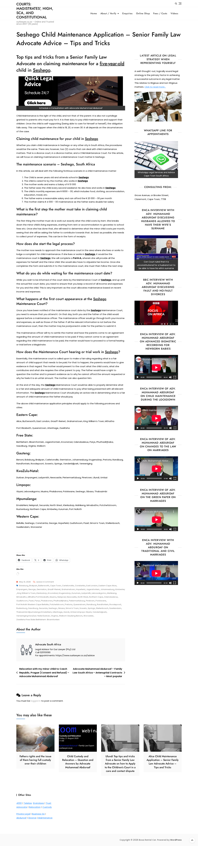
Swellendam (115, 608)
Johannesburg (107, 589)
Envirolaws (38, 803)
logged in (36, 700)
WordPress (176, 839)
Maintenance (45, 817)
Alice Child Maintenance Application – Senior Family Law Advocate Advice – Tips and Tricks (163, 761)
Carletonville (68, 585)
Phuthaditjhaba (60, 600)
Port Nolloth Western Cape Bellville (32, 604)
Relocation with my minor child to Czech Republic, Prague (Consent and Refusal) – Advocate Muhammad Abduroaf (44, 672)
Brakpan (33, 585)
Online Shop (143, 13)
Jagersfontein (92, 589)
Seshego (53, 608)
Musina (53, 597)
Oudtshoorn (22, 600)
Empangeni (21, 589)
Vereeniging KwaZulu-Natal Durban (33, 615)
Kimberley (120, 589)
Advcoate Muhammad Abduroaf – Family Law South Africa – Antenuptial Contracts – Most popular (97, 672)
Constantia (80, 585)
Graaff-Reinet (54, 589)
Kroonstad (53, 593)
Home (93, 13)
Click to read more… (155, 86)
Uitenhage (57, 612)
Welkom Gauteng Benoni (70, 615)
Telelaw (28, 803)
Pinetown (90, 600)
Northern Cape (96, 597)
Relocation (35, 807)
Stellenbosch (102, 608)
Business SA (38, 813)
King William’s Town (26, 593)
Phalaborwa (46, 600)
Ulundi (66, 612)
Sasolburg (33, 608)
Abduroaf (21, 817)
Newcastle (72, 597)
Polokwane (101, 600)
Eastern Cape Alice (108, 585)
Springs (91, 608)
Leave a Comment (45, 582)
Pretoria (68, 604)
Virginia (54, 615)
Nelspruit (61, 597)
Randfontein (102, 604)
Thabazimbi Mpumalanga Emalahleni (34, 612)
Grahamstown (68, 589)
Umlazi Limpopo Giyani (81, 612)
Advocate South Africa (48, 644)
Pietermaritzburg (77, 600)
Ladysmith (86, 593)
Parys (37, 600)
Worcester (88, 615)
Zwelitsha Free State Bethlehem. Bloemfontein (38, 619)
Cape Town (55, 585)
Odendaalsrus (111, 597)
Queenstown (79, 604)
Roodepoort (115, 604)
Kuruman (76, 593)
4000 (19, 803)
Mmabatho (21, 597)
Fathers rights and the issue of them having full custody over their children (35, 759)
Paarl (31, 600)
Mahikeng (111, 593)
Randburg (91, 604)
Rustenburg (21, 608)
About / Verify (108, 13)
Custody (47, 807)
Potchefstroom (57, 604)
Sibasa (61, 608)
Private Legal (23, 813)
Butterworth (43, 585)
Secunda (43, 608)
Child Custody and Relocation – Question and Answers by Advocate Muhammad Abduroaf (77, 761)
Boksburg (23, 585)
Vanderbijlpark (100, 612)
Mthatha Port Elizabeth (38, 597)
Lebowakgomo (99, 593)
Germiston (42, 589)
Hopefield (80, 589)
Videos (174, 13)
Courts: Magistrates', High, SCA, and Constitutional (34, 10)
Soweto (83, 608)
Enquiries (127, 13)
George (32, 589)
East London (92, 585)
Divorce (32, 817)
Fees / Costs (160, 13)
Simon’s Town (72, 608)
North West (83, 597)
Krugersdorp (65, 593)
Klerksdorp (42, 593)
